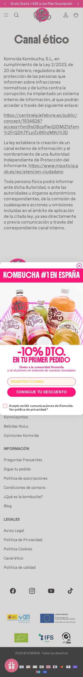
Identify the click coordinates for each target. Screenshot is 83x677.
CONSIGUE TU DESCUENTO (41, 392)
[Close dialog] (79, 265)
